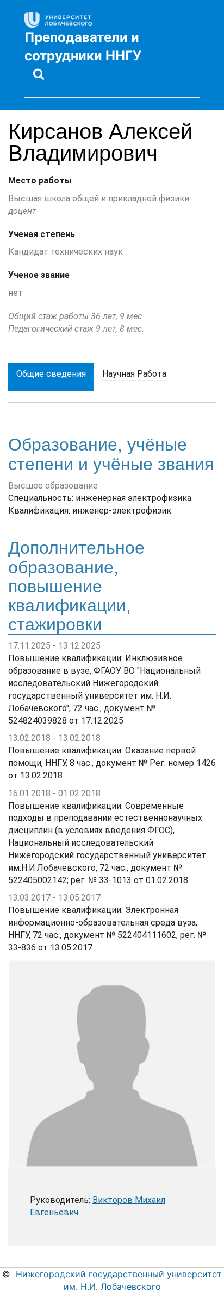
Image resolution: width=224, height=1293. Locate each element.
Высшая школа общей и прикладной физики (98, 198)
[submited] (39, 73)
